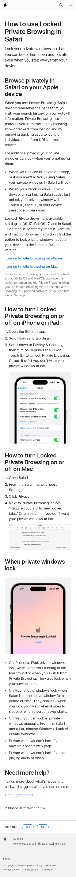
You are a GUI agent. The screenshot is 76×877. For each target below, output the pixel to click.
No (43, 826)
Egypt (6, 858)
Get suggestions (18, 795)
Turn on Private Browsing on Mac (31, 266)
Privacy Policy (11, 869)
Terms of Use (30, 869)
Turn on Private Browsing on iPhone (33, 258)
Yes (28, 826)
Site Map (47, 869)
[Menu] (71, 5)
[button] (61, 5)
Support (18, 838)
